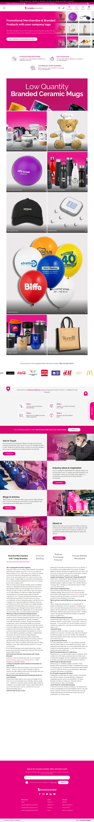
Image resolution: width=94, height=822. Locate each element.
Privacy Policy (66, 807)
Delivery (64, 802)
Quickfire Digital (85, 820)
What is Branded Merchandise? (29, 810)
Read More (9, 508)
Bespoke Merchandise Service (29, 807)
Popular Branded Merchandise (79, 557)
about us (76, 594)
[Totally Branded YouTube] (54, 794)
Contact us (74, 429)
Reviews (49, 807)
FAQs (48, 810)
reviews (18, 573)
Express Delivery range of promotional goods (20, 660)
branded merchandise (28, 571)
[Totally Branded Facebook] (40, 794)
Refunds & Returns (67, 805)
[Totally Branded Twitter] (47, 794)
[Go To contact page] (63, 8)
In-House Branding (40, 557)
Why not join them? (66, 363)
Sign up (63, 782)
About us (49, 802)
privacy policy (53, 782)
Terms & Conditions (67, 810)
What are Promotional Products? (58, 557)
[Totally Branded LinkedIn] (51, 794)
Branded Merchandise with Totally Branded (18, 557)
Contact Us (9, 454)
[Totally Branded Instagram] (43, 794)
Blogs (22, 802)
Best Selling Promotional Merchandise (22, 39)
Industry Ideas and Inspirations (29, 805)
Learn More (59, 483)
